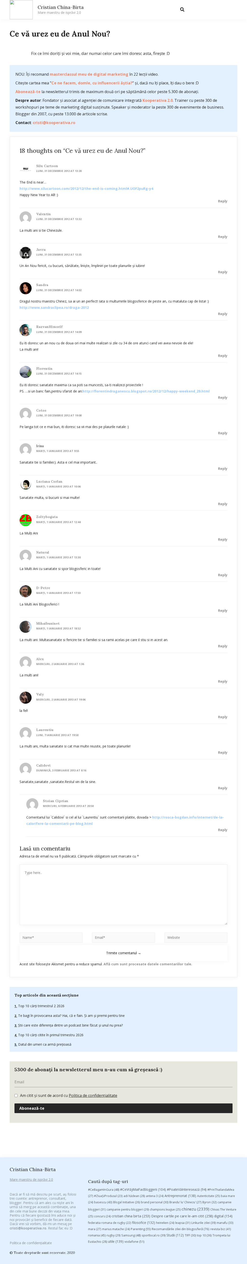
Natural (42, 552)
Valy (40, 694)
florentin (44, 368)
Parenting (141, 1229)
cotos (41, 410)
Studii (175, 1235)
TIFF (190, 1235)
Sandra (42, 285)
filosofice (143, 1222)
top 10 (204, 1235)
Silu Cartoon (47, 166)
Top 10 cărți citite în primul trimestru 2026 (50, 1035)
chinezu (195, 1209)
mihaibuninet (48, 623)
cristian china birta (131, 1215)
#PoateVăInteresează (186, 1189)
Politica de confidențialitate (93, 1095)
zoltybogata (47, 517)
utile (116, 1241)
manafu (225, 1223)
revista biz (220, 1229)
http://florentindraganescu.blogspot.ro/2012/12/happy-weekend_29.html (146, 391)
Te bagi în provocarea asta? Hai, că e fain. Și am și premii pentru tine (71, 1015)
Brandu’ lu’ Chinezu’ (185, 1202)
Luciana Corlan (49, 481)
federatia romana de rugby (109, 1223)
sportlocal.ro (153, 1235)
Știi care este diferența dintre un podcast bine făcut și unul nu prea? (70, 1025)
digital (223, 1216)
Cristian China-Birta (61, 9)
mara (94, 1229)
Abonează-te (28, 91)
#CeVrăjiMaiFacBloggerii (143, 1189)
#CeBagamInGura (103, 1189)
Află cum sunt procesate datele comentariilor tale (147, 964)
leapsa (182, 1223)
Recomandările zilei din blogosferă (180, 1229)
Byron (209, 1202)
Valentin (43, 214)
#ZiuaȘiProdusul (108, 1196)
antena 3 (155, 1196)
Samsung (131, 1235)
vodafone (134, 1241)
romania (97, 1235)
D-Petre (43, 588)
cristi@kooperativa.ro (54, 122)
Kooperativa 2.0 (158, 100)
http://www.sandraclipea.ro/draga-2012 (54, 307)
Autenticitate (208, 1196)
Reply (222, 201)
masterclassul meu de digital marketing (89, 74)
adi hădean (134, 1196)
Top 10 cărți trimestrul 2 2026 (40, 1006)
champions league (165, 1209)
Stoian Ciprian (55, 801)
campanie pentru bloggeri (128, 1209)
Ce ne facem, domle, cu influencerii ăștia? (91, 83)
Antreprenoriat (180, 1195)
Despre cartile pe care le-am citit (182, 1215)
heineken (165, 1223)
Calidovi (43, 765)
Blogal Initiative (126, 1202)
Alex (40, 659)
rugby (113, 1235)
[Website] (196, 938)
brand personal (154, 1202)
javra (41, 249)
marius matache (116, 1229)
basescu (103, 1202)
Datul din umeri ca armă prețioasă (44, 1044)
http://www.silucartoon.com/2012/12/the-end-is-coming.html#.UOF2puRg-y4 (86, 188)
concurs (102, 1216)
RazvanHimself (49, 327)
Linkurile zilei (203, 1223)
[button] (192, 10)
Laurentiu (45, 730)
